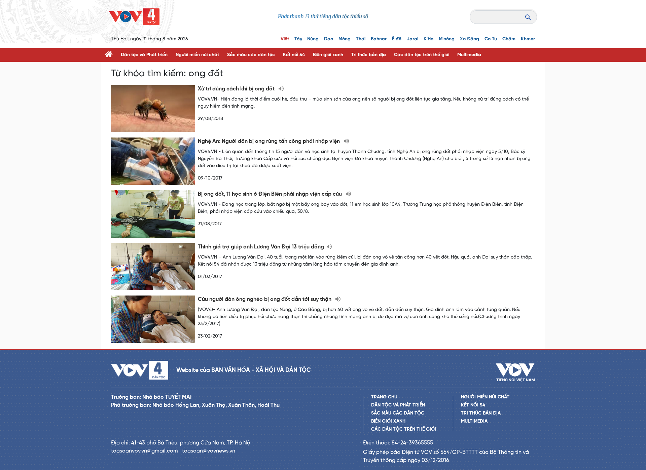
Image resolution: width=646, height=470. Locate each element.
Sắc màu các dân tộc (251, 54)
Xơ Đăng (469, 39)
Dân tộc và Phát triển (144, 54)
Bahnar (379, 39)
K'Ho (428, 39)
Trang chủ (384, 397)
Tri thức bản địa (368, 54)
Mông (344, 39)
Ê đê (396, 39)
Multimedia (469, 54)
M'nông (447, 39)
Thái (360, 39)
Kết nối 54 (294, 54)
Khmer (528, 39)
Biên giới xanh (328, 54)
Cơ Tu (491, 39)
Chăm (508, 39)
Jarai (412, 39)
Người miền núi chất (197, 54)
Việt (285, 39)
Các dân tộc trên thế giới (421, 54)
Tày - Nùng (306, 39)
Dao (328, 39)
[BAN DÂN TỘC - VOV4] (134, 16)
